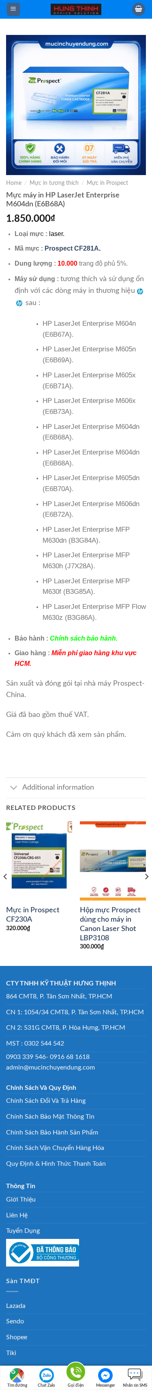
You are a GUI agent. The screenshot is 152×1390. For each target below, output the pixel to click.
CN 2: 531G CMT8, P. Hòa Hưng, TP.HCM (65, 1027)
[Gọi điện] (75, 1373)
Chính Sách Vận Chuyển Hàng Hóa (55, 1148)
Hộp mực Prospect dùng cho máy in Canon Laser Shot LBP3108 (110, 924)
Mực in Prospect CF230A (33, 915)
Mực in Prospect (107, 183)
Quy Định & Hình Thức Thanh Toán (56, 1163)
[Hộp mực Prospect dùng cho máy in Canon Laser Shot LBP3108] (113, 861)
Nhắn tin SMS (135, 1386)
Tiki (11, 1353)
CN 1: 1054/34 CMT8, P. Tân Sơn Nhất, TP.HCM (75, 1012)
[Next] (146, 893)
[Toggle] (14, 788)
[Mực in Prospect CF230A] (39, 861)
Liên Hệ (17, 1215)
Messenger (105, 1386)
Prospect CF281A (72, 248)
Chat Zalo (46, 1386)
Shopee (16, 1337)
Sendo (15, 1321)
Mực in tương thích (54, 183)
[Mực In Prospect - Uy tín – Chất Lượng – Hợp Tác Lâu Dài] (76, 9)
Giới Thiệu (21, 1199)
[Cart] (138, 9)
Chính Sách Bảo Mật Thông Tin (50, 1116)
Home (13, 183)
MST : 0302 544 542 (35, 1043)
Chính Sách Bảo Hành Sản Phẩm (52, 1132)
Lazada (16, 1306)
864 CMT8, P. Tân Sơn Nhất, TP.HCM (59, 996)
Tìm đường (17, 1386)
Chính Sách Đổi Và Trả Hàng (46, 1101)
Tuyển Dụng (23, 1231)
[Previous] (6, 893)
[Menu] (13, 9)
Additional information (58, 787)
